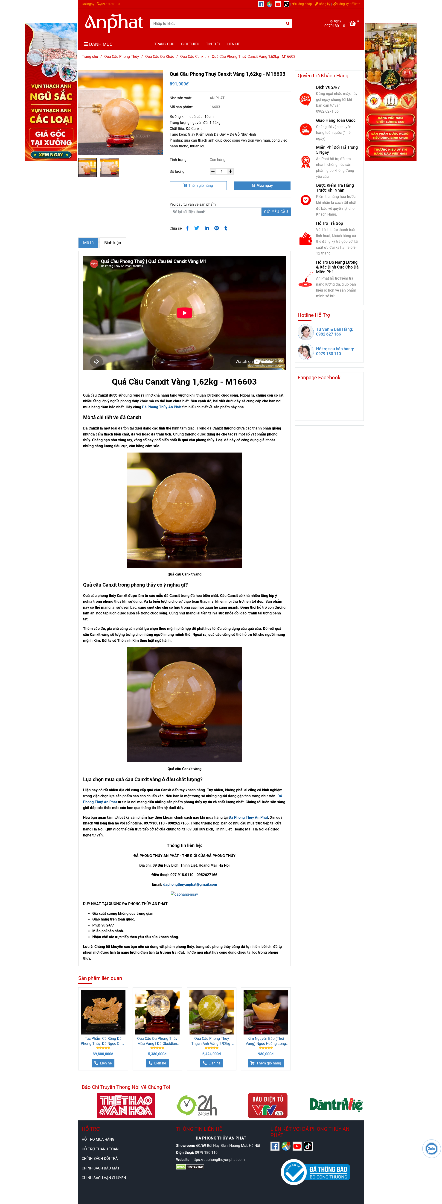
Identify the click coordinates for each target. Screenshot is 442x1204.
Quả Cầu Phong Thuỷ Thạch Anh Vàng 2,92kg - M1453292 (211, 1041)
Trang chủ (90, 56)
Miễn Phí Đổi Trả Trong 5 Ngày (337, 150)
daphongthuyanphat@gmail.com (190, 884)
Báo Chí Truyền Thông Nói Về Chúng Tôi (126, 1087)
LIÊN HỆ (233, 44)
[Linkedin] (206, 228)
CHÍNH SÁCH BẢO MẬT (101, 1168)
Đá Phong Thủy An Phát (161, 407)
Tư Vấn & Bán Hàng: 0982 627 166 (334, 331)
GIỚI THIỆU (190, 44)
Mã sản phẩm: (182, 107)
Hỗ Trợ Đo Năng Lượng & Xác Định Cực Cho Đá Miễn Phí (337, 267)
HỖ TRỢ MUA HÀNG (98, 1139)
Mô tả (88, 242)
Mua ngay (264, 185)
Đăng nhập (304, 4)
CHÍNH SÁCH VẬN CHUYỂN (104, 1178)
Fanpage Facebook (319, 377)
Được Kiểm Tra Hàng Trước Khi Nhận (335, 188)
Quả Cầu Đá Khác (159, 56)
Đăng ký (324, 4)
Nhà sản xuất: (181, 98)
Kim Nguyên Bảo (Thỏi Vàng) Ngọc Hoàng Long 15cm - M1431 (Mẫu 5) (266, 1041)
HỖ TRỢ (91, 1129)
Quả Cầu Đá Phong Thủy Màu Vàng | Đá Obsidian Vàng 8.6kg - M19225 (157, 1041)
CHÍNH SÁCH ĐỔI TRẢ (100, 1158)
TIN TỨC (213, 44)
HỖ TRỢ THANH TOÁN (100, 1149)
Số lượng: (178, 171)
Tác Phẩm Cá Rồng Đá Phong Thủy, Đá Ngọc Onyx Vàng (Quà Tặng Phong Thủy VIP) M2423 (103, 1041)
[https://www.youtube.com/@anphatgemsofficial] (279, 4)
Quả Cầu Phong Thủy (121, 56)
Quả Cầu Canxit (193, 56)
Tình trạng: (179, 160)
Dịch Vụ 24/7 (328, 87)
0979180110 (110, 4)
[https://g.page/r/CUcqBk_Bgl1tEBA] (271, 4)
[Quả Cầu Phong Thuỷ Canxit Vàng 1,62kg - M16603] (114, 23)
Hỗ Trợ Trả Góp (329, 223)
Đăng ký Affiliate (348, 4)
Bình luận (112, 242)
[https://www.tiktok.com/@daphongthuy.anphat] (288, 4)
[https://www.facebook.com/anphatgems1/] (262, 4)
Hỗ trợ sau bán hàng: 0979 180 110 (335, 351)
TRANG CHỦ (164, 44)
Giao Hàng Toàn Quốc (335, 120)
